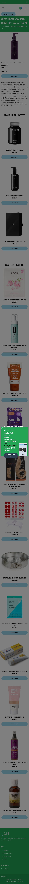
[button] (11, 455)
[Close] (2, 428)
